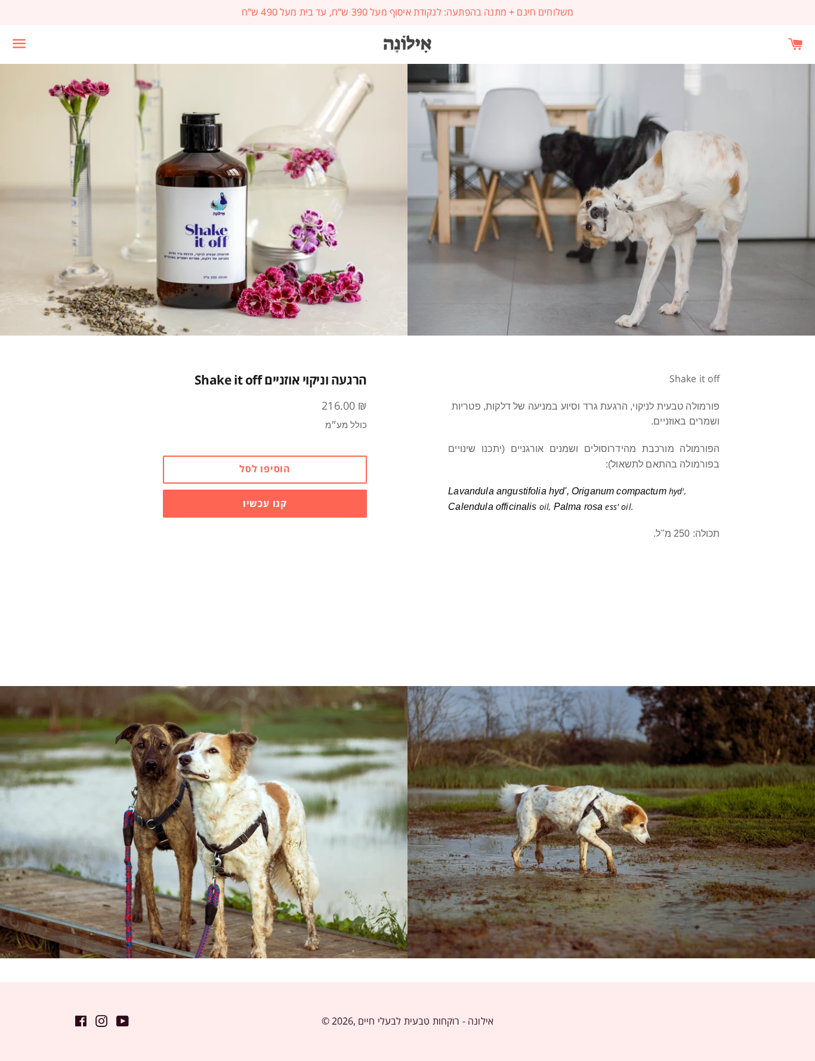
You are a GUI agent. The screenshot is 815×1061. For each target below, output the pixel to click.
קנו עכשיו (265, 503)
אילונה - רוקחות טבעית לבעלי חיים (425, 1021)
